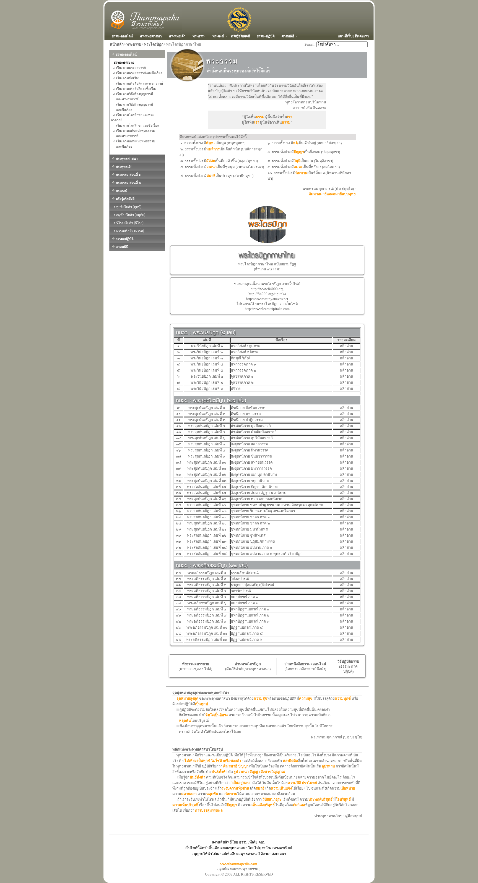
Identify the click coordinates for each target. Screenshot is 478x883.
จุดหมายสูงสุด (187, 698)
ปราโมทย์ (309, 783)
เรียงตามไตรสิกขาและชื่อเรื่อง (137, 125)
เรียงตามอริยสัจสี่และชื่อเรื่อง (136, 89)
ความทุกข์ (343, 698)
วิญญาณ (278, 772)
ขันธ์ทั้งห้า (219, 772)
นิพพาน (301, 173)
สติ (295, 143)
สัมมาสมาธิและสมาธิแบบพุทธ (332, 194)
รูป (236, 772)
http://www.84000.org (267, 289)
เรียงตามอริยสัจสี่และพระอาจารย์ (139, 83)
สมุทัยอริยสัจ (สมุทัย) (130, 215)
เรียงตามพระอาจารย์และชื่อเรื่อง (139, 73)
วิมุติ (297, 161)
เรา (289, 117)
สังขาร (266, 772)
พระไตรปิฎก (153, 44)
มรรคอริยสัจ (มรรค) (129, 231)
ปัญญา (299, 152)
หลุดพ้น (185, 721)
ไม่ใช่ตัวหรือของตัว (226, 761)
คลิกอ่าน (346, 346)
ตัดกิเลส (299, 805)
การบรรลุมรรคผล (209, 810)
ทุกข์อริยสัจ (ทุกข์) (128, 207)
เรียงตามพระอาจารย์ (131, 68)
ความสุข (260, 698)
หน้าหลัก (117, 44)
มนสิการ (213, 149)
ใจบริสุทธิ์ (344, 799)
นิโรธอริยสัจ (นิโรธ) (129, 223)
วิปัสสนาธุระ (272, 799)
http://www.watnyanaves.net (267, 299)
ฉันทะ (210, 143)
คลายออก (189, 794)
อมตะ (298, 167)
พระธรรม (133, 44)
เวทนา (212, 167)
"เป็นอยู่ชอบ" (240, 783)
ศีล (225, 766)
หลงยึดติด (290, 761)
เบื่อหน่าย (348, 788)
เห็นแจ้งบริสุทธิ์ (263, 805)
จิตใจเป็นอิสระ (217, 715)
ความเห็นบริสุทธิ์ (185, 805)
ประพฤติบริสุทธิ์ (320, 799)
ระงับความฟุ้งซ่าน (235, 788)
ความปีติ (295, 783)
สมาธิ (211, 176)
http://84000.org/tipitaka (267, 294)
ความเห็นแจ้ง (281, 788)
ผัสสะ (210, 161)
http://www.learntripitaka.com (267, 309)
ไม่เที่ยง (191, 761)
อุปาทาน (328, 766)
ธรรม (260, 117)
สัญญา (255, 772)
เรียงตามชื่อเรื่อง (127, 78)
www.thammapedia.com (238, 864)
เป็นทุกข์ (201, 704)
